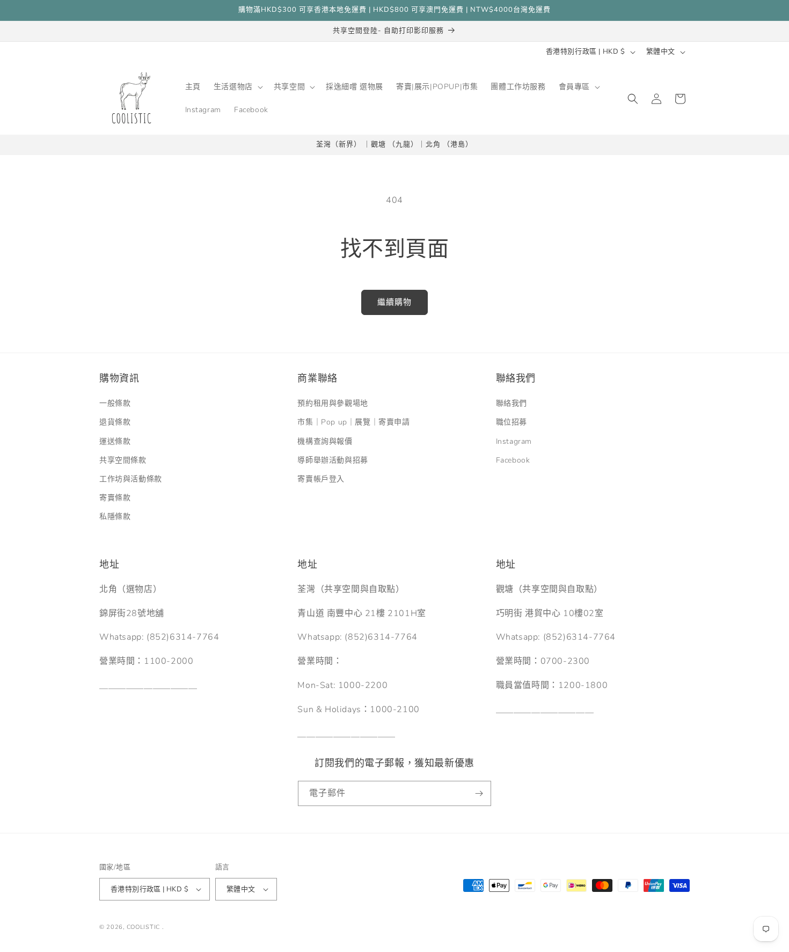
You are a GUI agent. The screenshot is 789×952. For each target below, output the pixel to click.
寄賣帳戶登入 (321, 479)
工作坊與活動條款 (130, 479)
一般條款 (114, 403)
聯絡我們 (511, 403)
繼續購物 (394, 302)
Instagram (514, 441)
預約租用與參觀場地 (332, 403)
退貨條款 (114, 422)
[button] (237, 87)
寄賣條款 (114, 498)
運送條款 (114, 441)
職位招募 (511, 422)
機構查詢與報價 (324, 441)
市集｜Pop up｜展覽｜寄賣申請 (353, 422)
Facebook (513, 460)
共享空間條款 (123, 460)
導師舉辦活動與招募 (332, 460)
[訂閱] (479, 793)
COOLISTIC (143, 927)
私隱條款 (114, 516)
